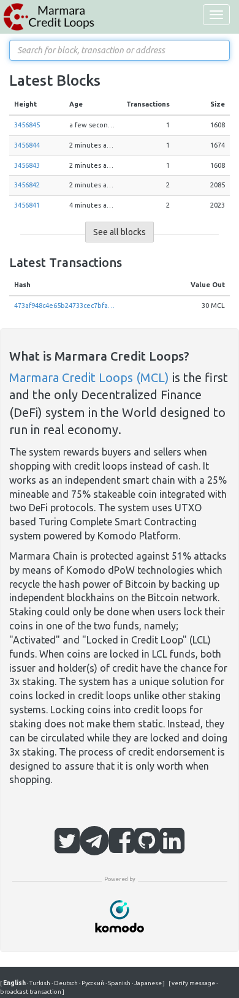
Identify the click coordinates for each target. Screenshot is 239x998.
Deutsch (65, 983)
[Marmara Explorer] (49, 17)
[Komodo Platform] (119, 915)
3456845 (27, 125)
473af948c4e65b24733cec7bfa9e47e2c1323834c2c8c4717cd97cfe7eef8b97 (64, 305)
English (15, 983)
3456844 (27, 145)
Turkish (39, 983)
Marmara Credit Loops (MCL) (89, 377)
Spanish (118, 983)
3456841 (27, 205)
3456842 (27, 185)
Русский (92, 983)
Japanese (147, 983)
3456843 (27, 165)
